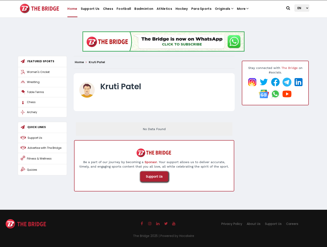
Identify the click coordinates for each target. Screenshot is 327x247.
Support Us (90, 8)
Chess (108, 8)
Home (72, 8)
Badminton (143, 8)
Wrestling (33, 82)
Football (124, 8)
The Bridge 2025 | (146, 236)
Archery (32, 112)
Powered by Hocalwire (177, 236)
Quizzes (32, 170)
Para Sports (201, 8)
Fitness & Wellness (39, 158)
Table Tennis (35, 92)
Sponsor (151, 162)
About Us (253, 224)
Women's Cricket (38, 72)
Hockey (182, 8)
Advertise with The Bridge (44, 148)
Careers (292, 224)
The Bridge (289, 68)
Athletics (164, 8)
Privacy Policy (231, 224)
